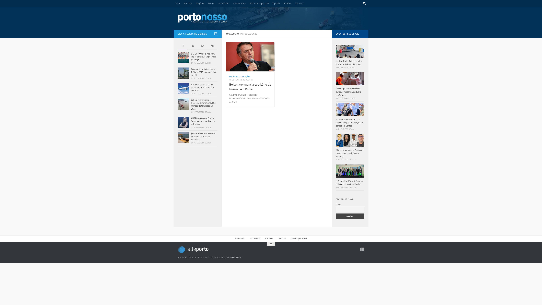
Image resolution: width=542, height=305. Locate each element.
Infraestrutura (239, 3)
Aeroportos (223, 3)
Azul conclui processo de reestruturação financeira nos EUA (202, 87)
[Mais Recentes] (183, 46)
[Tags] (212, 46)
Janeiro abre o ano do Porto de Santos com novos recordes (203, 136)
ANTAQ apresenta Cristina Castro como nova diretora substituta (203, 121)
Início (178, 3)
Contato (299, 3)
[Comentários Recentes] (202, 46)
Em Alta (188, 3)
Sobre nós (239, 238)
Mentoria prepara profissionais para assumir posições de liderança (349, 153)
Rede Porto (237, 257)
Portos (211, 3)
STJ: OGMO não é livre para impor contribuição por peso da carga (203, 57)
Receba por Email (299, 238)
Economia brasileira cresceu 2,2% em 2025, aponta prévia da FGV (203, 72)
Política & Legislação (259, 3)
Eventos (287, 3)
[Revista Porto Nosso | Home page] (202, 18)
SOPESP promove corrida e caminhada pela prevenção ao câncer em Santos (349, 122)
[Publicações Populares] (193, 46)
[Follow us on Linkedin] (215, 33)
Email (338, 204)
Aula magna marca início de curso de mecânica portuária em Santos (348, 91)
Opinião (276, 3)
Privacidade (255, 238)
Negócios (200, 3)
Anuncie (269, 238)
